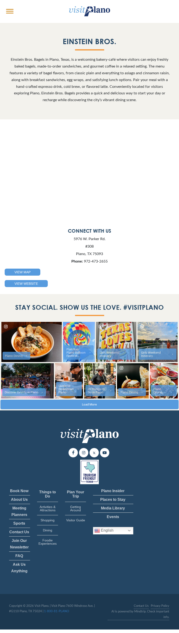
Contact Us (19, 532)
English (107, 530)
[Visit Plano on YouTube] (104, 452)
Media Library (113, 508)
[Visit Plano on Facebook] (73, 452)
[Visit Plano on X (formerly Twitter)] (94, 452)
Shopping (48, 520)
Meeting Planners (19, 511)
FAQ (19, 556)
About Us (19, 499)
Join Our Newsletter (19, 544)
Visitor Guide (75, 520)
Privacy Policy (160, 606)
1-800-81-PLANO (56, 611)
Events (113, 517)
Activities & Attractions (47, 508)
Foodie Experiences (47, 541)
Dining (47, 530)
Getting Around (75, 508)
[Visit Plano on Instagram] (83, 452)
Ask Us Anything (19, 567)
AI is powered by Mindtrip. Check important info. (140, 614)
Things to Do (47, 494)
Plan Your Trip (75, 494)
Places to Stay (112, 499)
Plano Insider (112, 491)
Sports (19, 523)
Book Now (19, 491)
